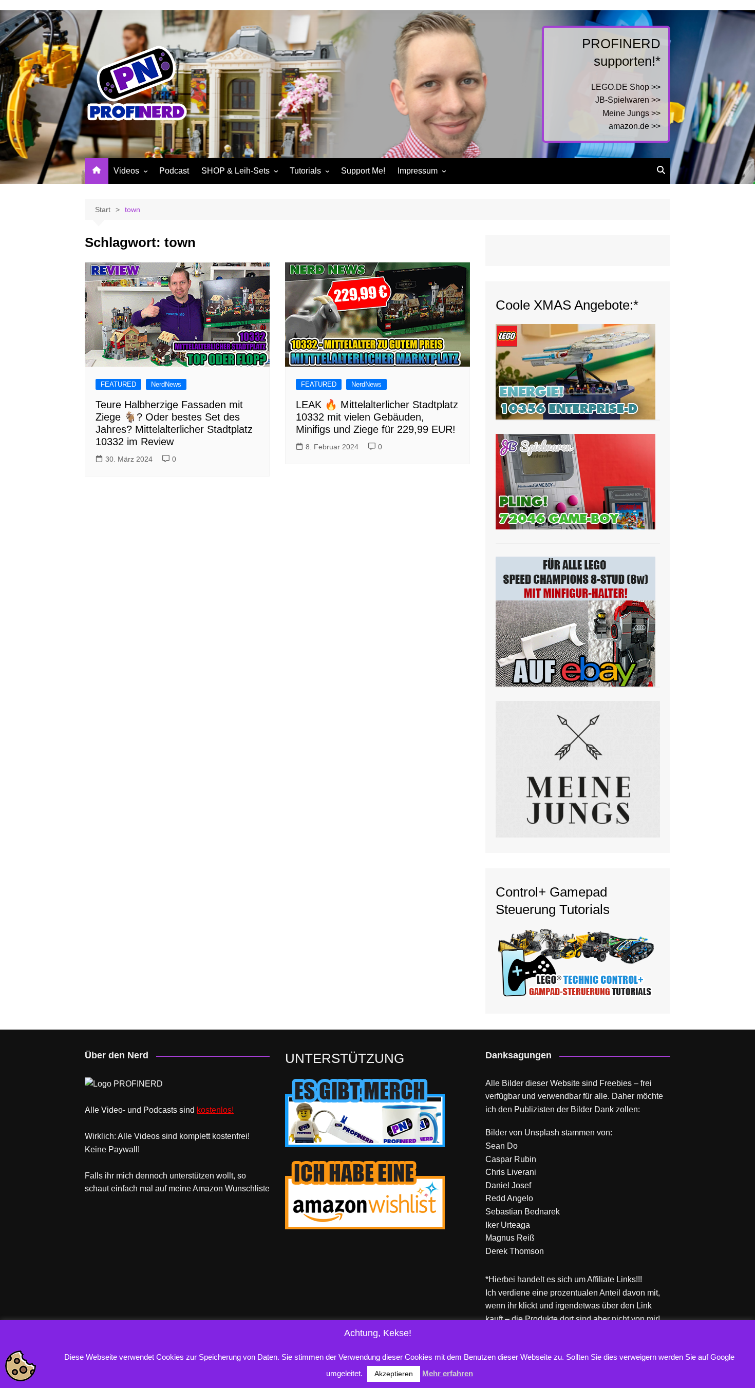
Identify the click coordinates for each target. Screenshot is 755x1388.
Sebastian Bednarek (522, 1211)
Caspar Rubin (510, 1159)
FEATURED (118, 384)
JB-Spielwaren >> (627, 100)
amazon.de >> (634, 126)
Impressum (418, 170)
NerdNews (166, 384)
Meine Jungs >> (631, 113)
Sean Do (501, 1146)
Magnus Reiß (510, 1237)
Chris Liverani (510, 1172)
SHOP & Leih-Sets (235, 170)
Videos (126, 170)
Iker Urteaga (507, 1225)
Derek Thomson (514, 1251)
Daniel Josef (508, 1185)
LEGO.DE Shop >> (625, 87)
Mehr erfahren (447, 1373)
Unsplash (541, 1132)
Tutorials (305, 170)
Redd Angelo (509, 1198)
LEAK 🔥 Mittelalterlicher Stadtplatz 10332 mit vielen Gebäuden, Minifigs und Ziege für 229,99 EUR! (377, 417)
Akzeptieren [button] (393, 1374)
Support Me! (363, 170)
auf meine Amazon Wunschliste (212, 1188)
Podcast (174, 170)
